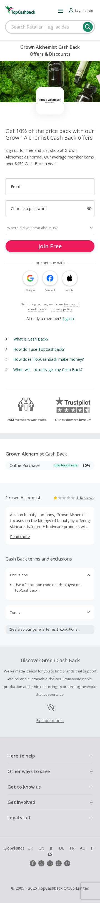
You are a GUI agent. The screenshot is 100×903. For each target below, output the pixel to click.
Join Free (50, 246)
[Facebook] (33, 863)
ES (50, 854)
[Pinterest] (67, 863)
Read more (20, 536)
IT (92, 848)
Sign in (68, 318)
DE (61, 848)
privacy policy (61, 309)
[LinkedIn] (50, 863)
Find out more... (50, 720)
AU (82, 848)
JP (51, 848)
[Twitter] (41, 863)
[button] (61, 10)
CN (41, 848)
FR (72, 848)
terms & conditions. (62, 629)
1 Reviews (85, 497)
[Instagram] (59, 863)
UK (30, 848)
